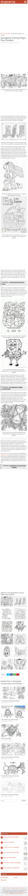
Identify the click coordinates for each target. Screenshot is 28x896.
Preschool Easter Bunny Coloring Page (10, 776)
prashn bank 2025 (19, 893)
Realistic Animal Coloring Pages (11, 837)
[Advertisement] (14, 19)
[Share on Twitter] (8, 674)
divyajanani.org (8, 1)
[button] (25, 1)
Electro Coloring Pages (9, 842)
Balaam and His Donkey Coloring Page (10, 757)
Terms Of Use (18, 888)
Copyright (13, 888)
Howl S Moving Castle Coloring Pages (9, 794)
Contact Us (8, 888)
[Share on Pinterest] (17, 674)
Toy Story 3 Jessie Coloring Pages (11, 847)
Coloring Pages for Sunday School (11, 867)
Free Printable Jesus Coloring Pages (9, 719)
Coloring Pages (5, 42)
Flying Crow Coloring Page (10, 857)
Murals (15, 877)
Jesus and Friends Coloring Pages (11, 852)
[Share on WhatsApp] (14, 674)
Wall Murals (3, 880)
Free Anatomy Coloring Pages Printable (10, 701)
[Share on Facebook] (11, 674)
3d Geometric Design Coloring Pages (12, 862)
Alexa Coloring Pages (6, 738)
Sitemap (4, 888)
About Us (24, 888)
